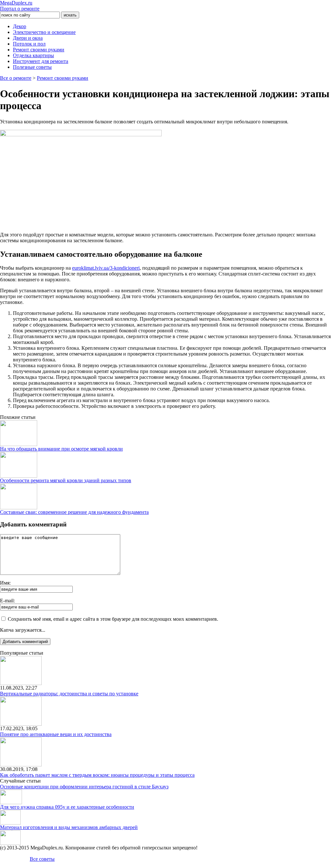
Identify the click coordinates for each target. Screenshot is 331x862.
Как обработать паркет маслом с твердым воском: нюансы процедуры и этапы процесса (97, 775)
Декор (19, 26)
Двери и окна (28, 38)
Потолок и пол (29, 44)
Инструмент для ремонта (40, 61)
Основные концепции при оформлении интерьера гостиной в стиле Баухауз (84, 786)
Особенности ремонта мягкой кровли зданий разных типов (65, 480)
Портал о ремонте (19, 5)
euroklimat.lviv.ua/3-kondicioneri (106, 268)
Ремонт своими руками (38, 49)
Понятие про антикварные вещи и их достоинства (56, 734)
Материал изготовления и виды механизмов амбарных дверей (69, 827)
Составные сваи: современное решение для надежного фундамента (74, 512)
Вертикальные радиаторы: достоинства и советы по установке (69, 693)
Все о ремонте (15, 78)
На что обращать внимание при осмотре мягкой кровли (61, 449)
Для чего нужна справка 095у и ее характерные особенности (67, 807)
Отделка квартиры (33, 55)
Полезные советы (32, 67)
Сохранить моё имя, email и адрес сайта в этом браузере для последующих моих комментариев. (113, 619)
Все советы (42, 859)
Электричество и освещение (44, 32)
